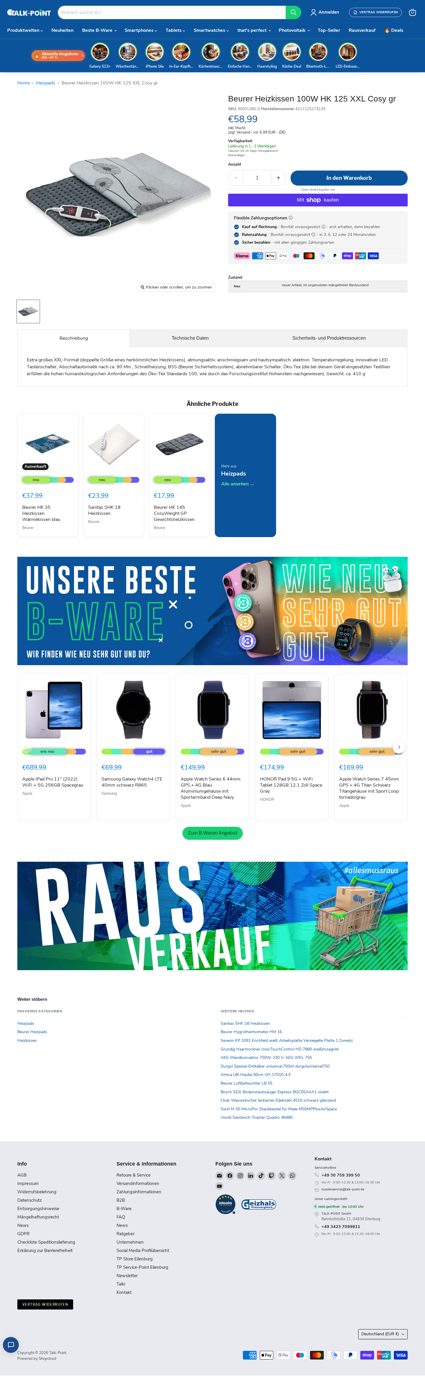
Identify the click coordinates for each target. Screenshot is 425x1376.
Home (23, 83)
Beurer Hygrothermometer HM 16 (251, 1032)
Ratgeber (125, 1234)
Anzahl (234, 164)
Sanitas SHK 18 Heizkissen (104, 510)
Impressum (28, 1183)
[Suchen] (293, 12)
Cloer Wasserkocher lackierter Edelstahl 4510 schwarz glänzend (278, 1100)
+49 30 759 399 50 (340, 1175)
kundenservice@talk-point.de (342, 1189)
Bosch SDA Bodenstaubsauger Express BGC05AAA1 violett (275, 1092)
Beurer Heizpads (32, 1032)
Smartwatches (210, 30)
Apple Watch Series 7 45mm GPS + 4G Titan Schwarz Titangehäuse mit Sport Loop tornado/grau (369, 788)
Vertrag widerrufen (45, 1304)
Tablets (174, 30)
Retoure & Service (134, 1175)
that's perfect (252, 30)
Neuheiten (62, 30)
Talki (121, 1284)
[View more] (212, 611)
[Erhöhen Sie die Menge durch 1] (278, 178)
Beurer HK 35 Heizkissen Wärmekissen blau (41, 513)
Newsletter (127, 1276)
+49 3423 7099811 (340, 1226)
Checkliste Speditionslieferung (46, 1242)
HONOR (267, 799)
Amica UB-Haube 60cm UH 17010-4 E (256, 1074)
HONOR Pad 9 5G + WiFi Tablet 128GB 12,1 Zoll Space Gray (291, 785)
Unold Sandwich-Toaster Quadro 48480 (257, 1117)
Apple (27, 793)
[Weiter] (399, 747)
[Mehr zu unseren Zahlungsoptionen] (291, 218)
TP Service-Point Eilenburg (142, 1267)
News (23, 1225)
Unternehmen (130, 1242)
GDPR (23, 1234)
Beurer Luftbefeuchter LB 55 (246, 1083)
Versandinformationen (138, 1183)
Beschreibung (74, 338)
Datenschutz (29, 1200)
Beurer (28, 527)
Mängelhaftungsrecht (38, 1217)
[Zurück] (26, 747)
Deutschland (380, 1334)
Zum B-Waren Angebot (212, 833)
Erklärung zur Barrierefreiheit (45, 1250)
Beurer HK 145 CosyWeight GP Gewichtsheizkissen (174, 513)
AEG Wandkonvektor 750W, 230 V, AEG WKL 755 (266, 1057)
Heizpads (45, 83)
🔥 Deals (393, 30)
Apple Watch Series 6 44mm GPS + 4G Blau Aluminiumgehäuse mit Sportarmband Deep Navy (211, 788)
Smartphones (140, 30)
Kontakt (124, 1292)
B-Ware (124, 1209)
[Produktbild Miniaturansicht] (28, 311)
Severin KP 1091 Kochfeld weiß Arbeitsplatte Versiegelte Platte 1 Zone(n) (287, 1040)
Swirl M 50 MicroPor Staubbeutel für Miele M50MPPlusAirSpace (279, 1109)
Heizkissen (27, 1040)
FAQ (121, 1217)
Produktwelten (23, 30)
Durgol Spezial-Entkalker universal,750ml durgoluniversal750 (275, 1066)
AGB (22, 1175)
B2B (121, 1200)
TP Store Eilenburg (135, 1259)
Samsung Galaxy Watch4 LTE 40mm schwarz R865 (131, 782)
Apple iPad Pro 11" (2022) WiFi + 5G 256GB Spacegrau (52, 782)
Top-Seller (329, 30)
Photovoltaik (293, 30)
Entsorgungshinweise (38, 1209)
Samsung (109, 793)
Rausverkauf (362, 30)
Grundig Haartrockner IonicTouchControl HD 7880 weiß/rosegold (280, 1049)
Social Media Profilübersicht (143, 1250)
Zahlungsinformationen (139, 1192)
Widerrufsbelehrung (36, 1192)
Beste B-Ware (98, 30)
